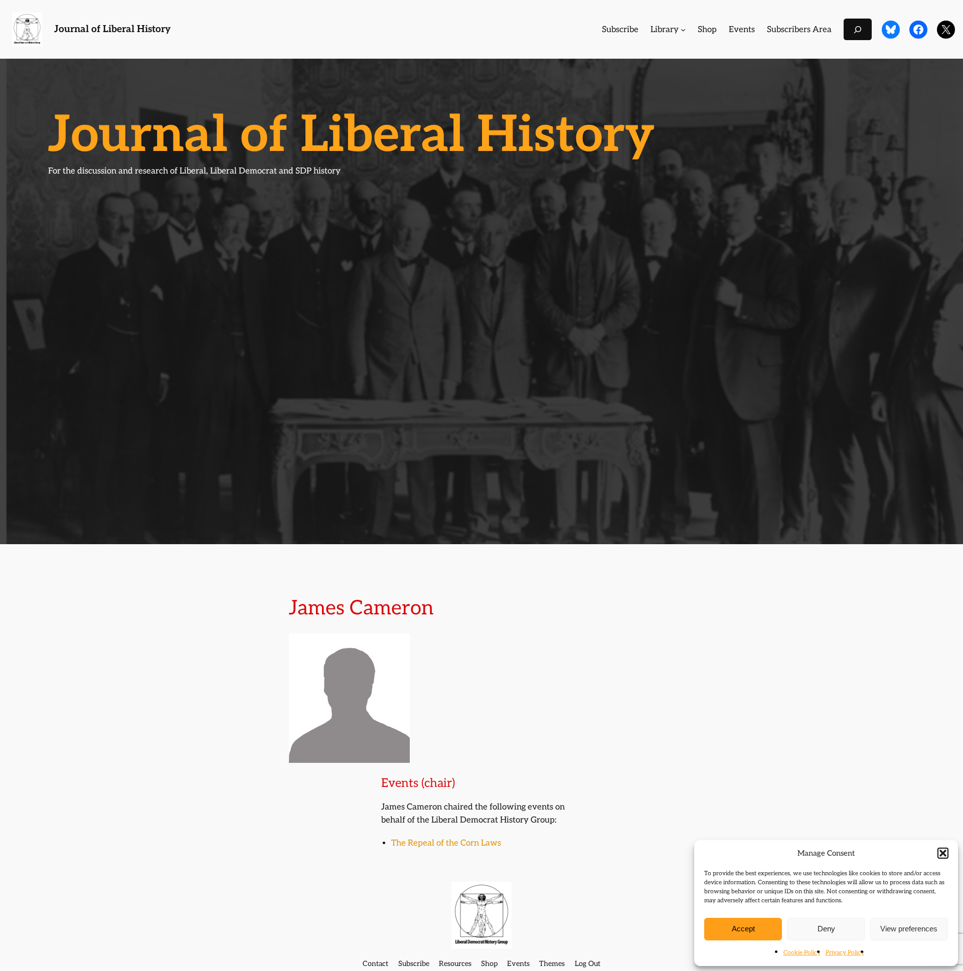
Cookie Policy (802, 952)
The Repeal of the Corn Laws (446, 843)
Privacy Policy (845, 952)
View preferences (908, 928)
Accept (743, 928)
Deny (826, 928)
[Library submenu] (683, 29)
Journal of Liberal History (112, 29)
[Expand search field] (858, 29)
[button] (943, 853)
